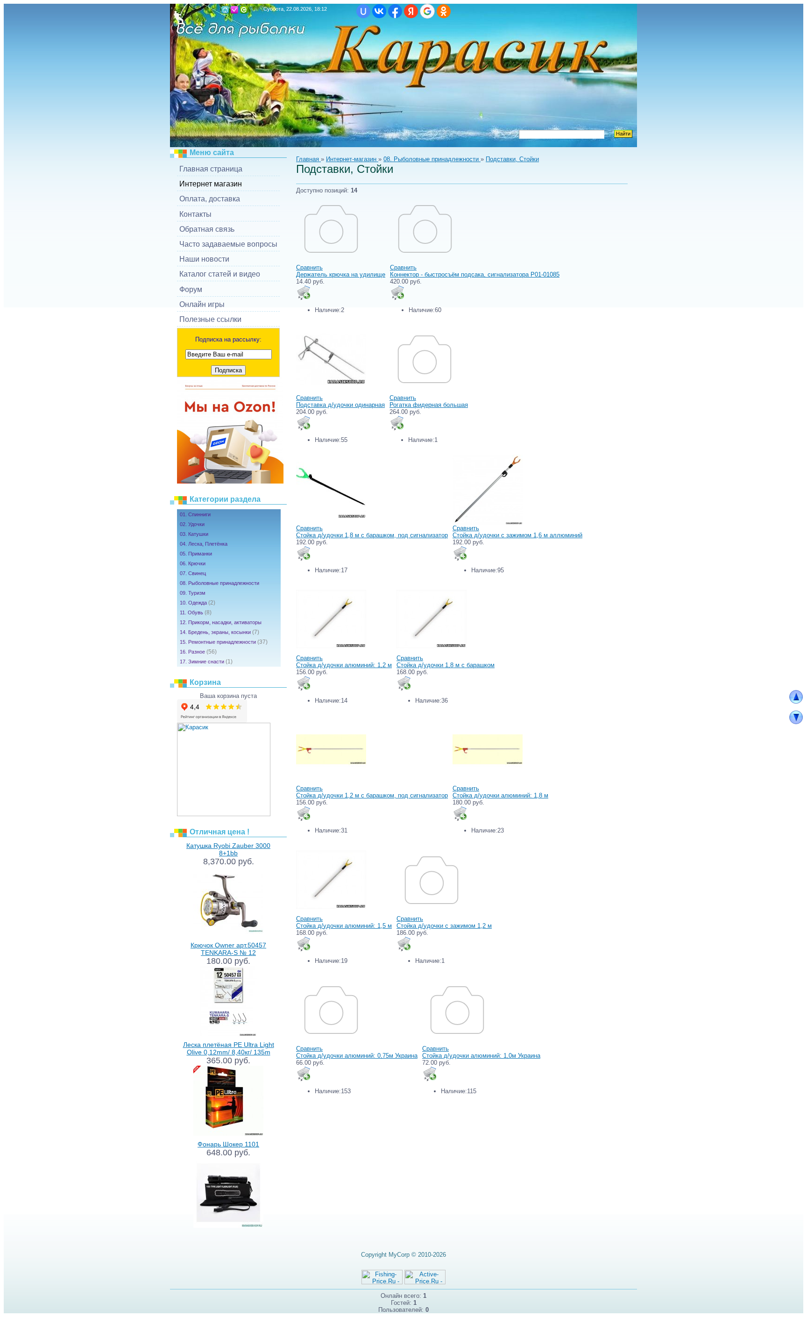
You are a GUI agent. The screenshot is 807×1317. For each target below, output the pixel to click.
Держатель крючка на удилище (340, 274)
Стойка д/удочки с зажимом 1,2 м (444, 925)
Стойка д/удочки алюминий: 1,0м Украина (481, 1055)
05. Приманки (196, 553)
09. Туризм (192, 593)
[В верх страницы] (796, 701)
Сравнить (309, 267)
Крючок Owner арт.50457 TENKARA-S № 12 (228, 948)
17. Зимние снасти (206, 661)
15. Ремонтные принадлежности (224, 642)
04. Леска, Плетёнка (203, 544)
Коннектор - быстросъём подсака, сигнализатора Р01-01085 (474, 274)
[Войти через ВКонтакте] (379, 11)
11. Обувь (196, 612)
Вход (244, 10)
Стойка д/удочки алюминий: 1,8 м (500, 795)
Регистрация (234, 10)
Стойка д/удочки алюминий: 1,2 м (344, 665)
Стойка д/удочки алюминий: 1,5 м (344, 925)
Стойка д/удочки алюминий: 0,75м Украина (357, 1055)
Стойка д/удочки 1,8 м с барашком (445, 665)
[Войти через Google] (427, 11)
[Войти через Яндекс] (411, 11)
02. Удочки (192, 524)
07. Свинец (193, 573)
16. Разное (198, 651)
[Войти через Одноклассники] (444, 11)
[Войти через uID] (363, 11)
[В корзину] (303, 292)
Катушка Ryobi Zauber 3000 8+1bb (228, 849)
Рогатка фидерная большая (428, 404)
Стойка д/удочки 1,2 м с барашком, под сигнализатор (372, 795)
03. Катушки (194, 534)
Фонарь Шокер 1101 (228, 1144)
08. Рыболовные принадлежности (219, 583)
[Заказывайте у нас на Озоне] (230, 481)
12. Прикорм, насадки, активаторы (221, 622)
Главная (225, 10)
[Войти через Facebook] (395, 11)
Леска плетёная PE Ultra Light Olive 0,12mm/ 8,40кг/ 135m (228, 1048)
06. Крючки (192, 563)
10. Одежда (197, 602)
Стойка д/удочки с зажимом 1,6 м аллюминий (517, 535)
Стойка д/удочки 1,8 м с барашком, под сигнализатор (372, 535)
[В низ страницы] (796, 722)
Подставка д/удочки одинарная (340, 404)
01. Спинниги (195, 514)
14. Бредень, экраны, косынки (219, 632)
